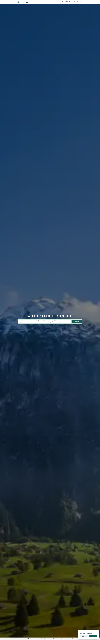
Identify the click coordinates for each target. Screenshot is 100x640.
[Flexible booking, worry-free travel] (72, 638)
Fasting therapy (67, 2)
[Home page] (24, 2)
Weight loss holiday (75, 2)
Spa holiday (60, 2)
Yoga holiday (54, 2)
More (81, 2)
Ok (92, 636)
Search (77, 321)
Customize (84, 636)
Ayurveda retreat (47, 2)
